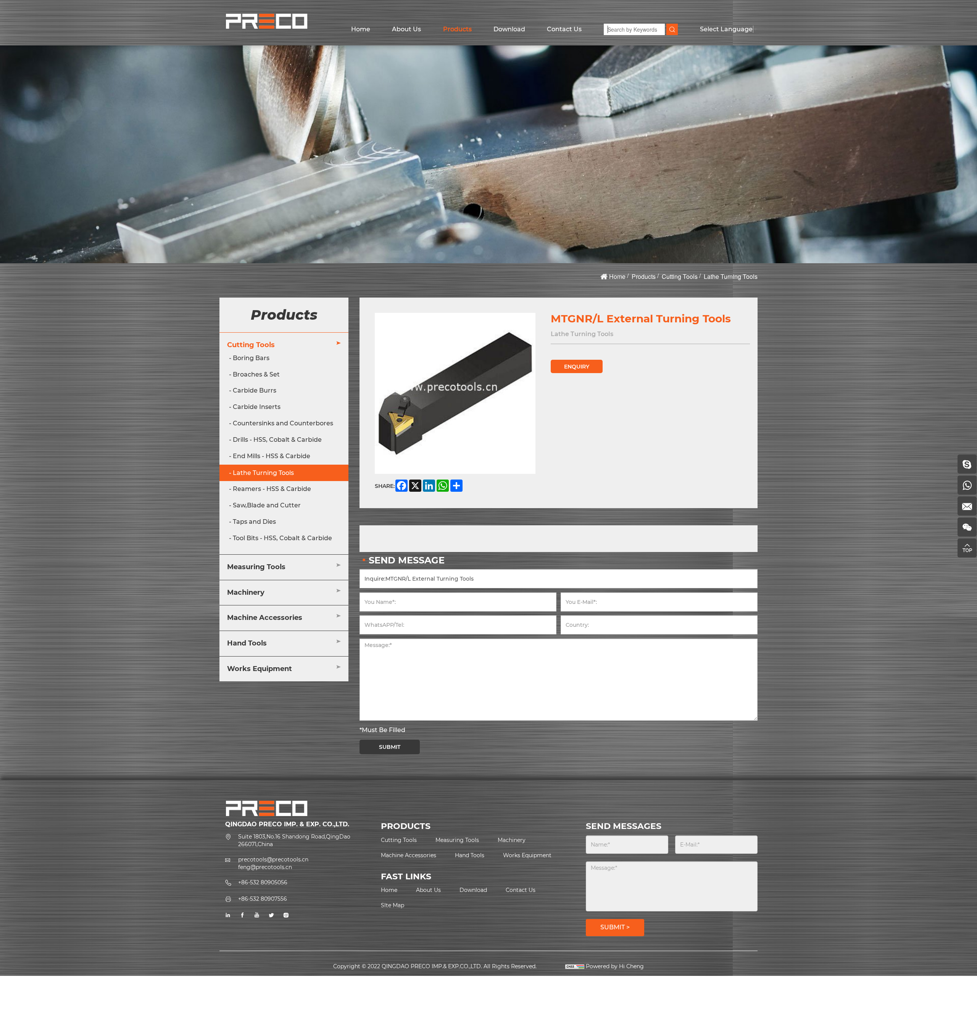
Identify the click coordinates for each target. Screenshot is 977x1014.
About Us (406, 29)
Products (457, 29)
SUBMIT (389, 747)
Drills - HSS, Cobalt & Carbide (277, 440)
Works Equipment (259, 669)
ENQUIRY (576, 366)
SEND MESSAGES (623, 826)
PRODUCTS (405, 826)
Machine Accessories (264, 618)
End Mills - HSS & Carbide (271, 456)
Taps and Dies (254, 522)
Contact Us (564, 29)
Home (360, 29)
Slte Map (392, 905)
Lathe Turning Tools (731, 276)
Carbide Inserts (257, 407)
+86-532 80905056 (262, 882)
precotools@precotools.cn (273, 859)
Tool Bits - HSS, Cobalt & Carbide (282, 538)
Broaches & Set (256, 374)
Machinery (245, 592)
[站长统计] (574, 966)
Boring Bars (251, 358)
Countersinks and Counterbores (283, 423)
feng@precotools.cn (265, 867)
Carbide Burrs (254, 390)
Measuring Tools (256, 567)
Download (509, 29)
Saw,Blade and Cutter (267, 505)
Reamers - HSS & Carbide (272, 489)
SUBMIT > (615, 927)
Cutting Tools (680, 276)
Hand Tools (247, 643)
